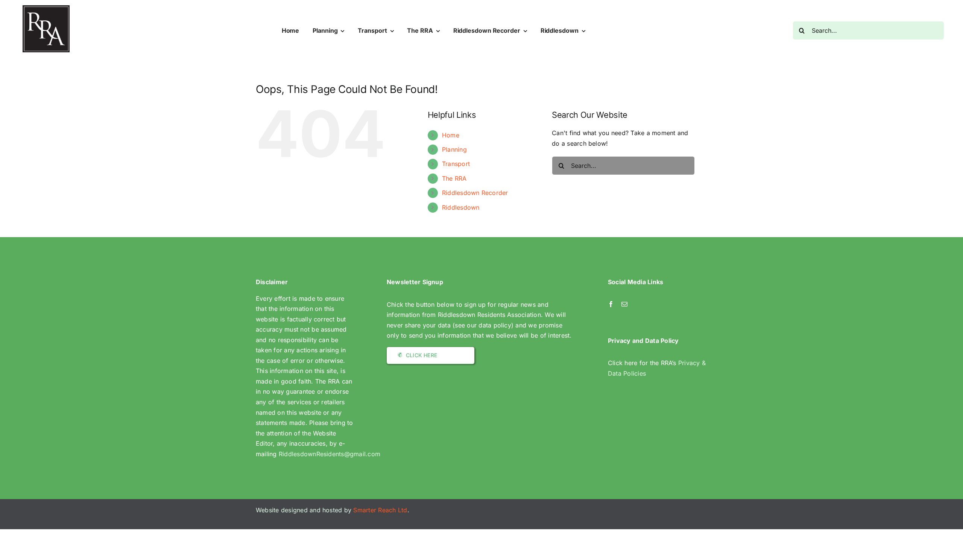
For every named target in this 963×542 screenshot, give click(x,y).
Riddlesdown (461, 207)
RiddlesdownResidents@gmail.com (329, 454)
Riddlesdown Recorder (475, 192)
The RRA (454, 178)
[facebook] (611, 304)
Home (450, 135)
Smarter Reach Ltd (380, 510)
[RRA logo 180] (46, 8)
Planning (454, 149)
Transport (456, 163)
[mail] (624, 304)
